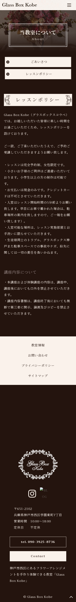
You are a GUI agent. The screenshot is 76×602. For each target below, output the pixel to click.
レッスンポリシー (39, 74)
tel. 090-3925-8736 (38, 542)
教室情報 (38, 345)
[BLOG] (44, 493)
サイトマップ (38, 376)
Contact (38, 556)
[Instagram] (32, 494)
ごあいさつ (39, 62)
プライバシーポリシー (38, 365)
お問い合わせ (38, 355)
